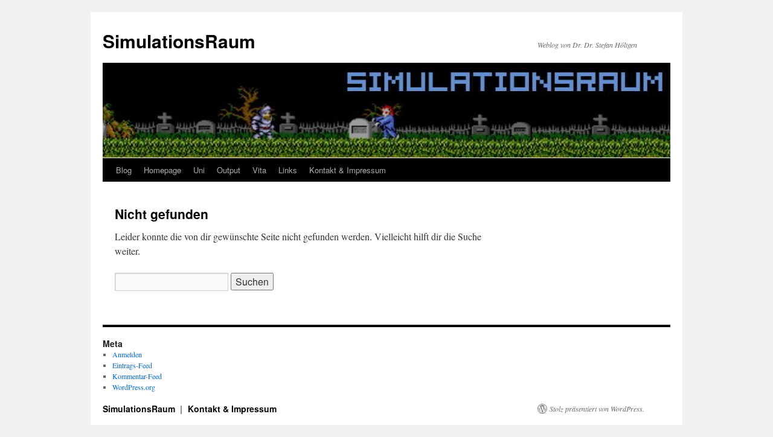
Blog (124, 170)
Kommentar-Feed (137, 376)
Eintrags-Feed (132, 365)
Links (287, 170)
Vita (259, 170)
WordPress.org (133, 387)
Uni (199, 170)
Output (228, 170)
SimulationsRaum (179, 41)
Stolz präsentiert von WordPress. (597, 408)
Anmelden (127, 354)
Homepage (162, 170)
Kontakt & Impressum (347, 170)
